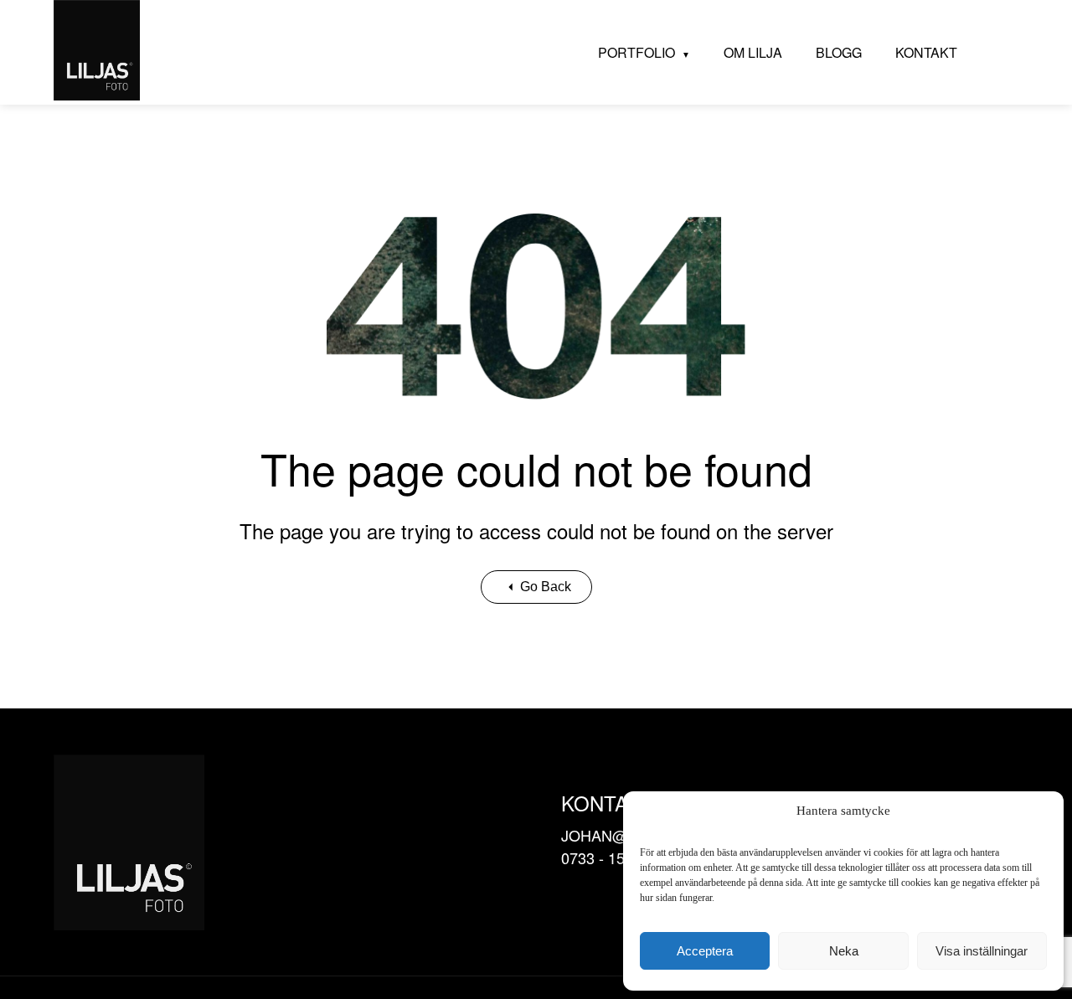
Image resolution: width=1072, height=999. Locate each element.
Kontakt (926, 52)
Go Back (545, 586)
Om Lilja (753, 52)
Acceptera (705, 951)
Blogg (839, 52)
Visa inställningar (981, 951)
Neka (843, 951)
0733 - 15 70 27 (614, 857)
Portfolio (636, 52)
